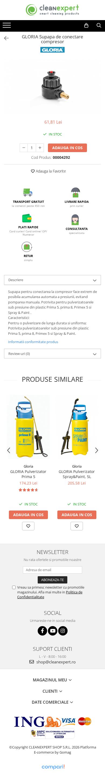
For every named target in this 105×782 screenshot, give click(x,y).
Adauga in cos (67, 147)
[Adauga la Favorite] (28, 526)
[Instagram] (63, 631)
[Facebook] (42, 631)
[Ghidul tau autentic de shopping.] (53, 767)
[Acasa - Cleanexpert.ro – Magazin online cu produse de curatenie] (52, 10)
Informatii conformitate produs (33, 341)
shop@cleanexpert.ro (55, 661)
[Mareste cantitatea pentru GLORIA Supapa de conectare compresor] (40, 148)
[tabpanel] (52, 86)
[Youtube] (52, 631)
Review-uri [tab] (19, 353)
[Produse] (7, 27)
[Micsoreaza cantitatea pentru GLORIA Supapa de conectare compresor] (24, 148)
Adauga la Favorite (50, 171)
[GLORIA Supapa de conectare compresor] (52, 86)
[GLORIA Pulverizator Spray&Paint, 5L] (76, 427)
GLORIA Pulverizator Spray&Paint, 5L (77, 474)
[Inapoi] (4, 38)
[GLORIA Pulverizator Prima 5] (28, 427)
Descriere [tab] (15, 279)
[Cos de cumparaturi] (86, 25)
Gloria (28, 466)
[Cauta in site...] (99, 25)
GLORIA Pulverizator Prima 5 (28, 474)
